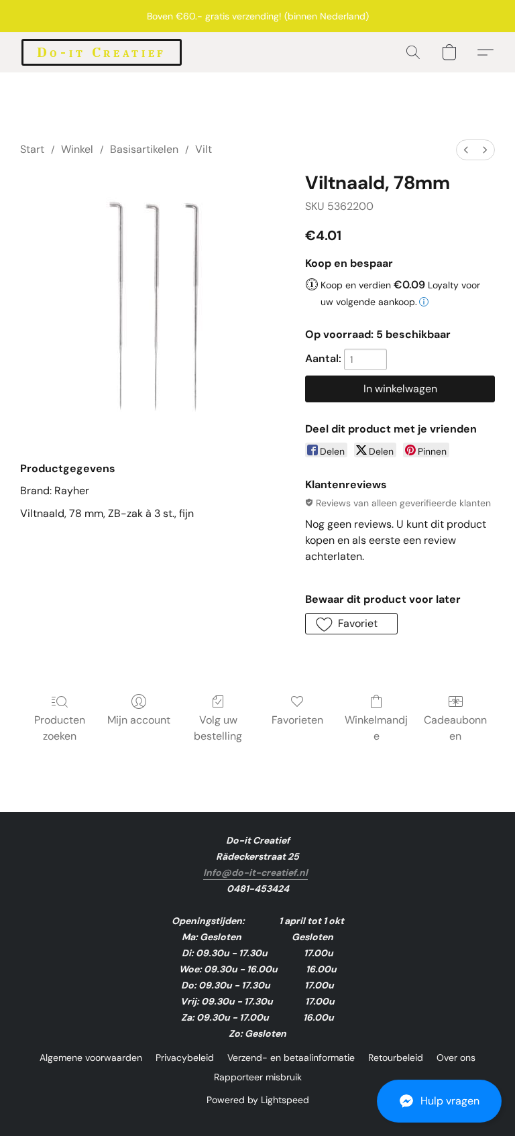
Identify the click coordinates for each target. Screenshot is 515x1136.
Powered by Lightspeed (258, 1100)
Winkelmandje (376, 728)
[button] (439, 1101)
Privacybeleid (185, 1058)
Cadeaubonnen (455, 728)
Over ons (456, 1058)
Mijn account (138, 720)
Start (32, 149)
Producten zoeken (59, 728)
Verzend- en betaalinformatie (291, 1058)
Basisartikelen (144, 149)
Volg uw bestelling (218, 728)
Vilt (203, 149)
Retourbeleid (395, 1058)
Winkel (77, 149)
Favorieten (297, 720)
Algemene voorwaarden (91, 1058)
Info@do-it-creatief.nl (255, 872)
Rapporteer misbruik (258, 1077)
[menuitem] (466, 150)
